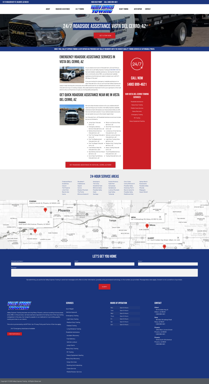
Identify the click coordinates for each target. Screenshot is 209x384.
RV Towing (137, 118)
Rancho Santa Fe (129, 190)
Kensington (96, 181)
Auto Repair (138, 9)
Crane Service (71, 368)
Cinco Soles (127, 181)
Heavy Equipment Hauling (137, 121)
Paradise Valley (128, 186)
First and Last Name (17, 261)
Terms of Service (51, 324)
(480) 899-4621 (112, 2)
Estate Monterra (113, 181)
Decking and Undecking (74, 365)
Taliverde (111, 194)
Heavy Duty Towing (137, 105)
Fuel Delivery (71, 339)
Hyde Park (112, 183)
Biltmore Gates (97, 188)
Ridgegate (142, 190)
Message (14, 267)
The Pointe (81, 192)
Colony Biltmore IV (129, 183)
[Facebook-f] (198, 2)
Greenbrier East (97, 186)
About (48, 9)
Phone (140, 261)
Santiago (95, 194)
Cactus (80, 188)
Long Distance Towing (74, 329)
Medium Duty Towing (73, 322)
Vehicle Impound (71, 312)
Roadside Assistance (63, 9)
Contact (148, 9)
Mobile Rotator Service (74, 372)
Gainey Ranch (143, 181)
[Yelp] (207, 2)
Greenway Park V (129, 188)
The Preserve (66, 188)
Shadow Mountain (83, 190)
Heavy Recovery (137, 111)
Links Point (65, 190)
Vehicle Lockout (72, 342)
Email (76, 261)
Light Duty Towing (72, 319)
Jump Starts (71, 345)
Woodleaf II (81, 181)
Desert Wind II (143, 192)
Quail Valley (112, 192)
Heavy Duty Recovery (73, 358)
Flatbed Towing (72, 325)
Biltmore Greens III (83, 194)
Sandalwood (112, 188)
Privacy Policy (38, 324)
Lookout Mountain (114, 190)
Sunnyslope (112, 186)
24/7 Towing (80, 9)
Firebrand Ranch (67, 181)
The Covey (96, 183)
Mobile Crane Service (137, 108)
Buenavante (143, 183)
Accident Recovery (73, 335)
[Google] (202, 2)
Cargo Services (72, 362)
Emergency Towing (137, 114)
